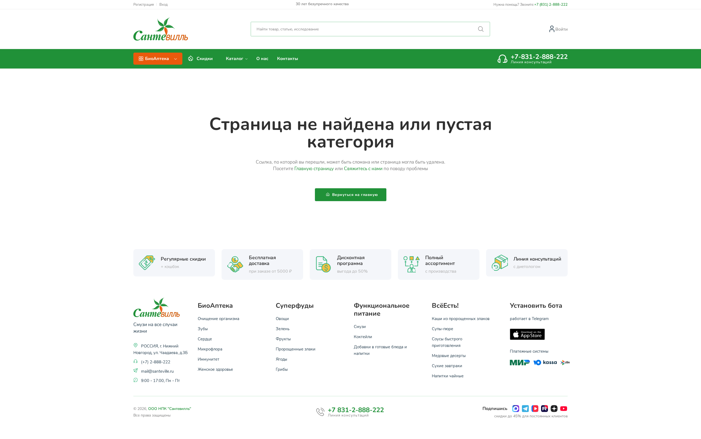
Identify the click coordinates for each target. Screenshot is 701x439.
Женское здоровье (215, 369)
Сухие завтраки (447, 365)
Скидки (205, 59)
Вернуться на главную (354, 194)
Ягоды (281, 359)
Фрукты (283, 338)
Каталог (235, 59)
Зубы (203, 328)
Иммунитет (208, 359)
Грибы (282, 369)
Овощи (282, 318)
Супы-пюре (442, 328)
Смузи (360, 326)
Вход (163, 4)
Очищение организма (218, 318)
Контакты (287, 59)
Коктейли (363, 336)
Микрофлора (210, 349)
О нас (262, 59)
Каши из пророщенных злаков (461, 318)
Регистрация (143, 4)
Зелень (282, 328)
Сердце (205, 338)
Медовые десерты (449, 355)
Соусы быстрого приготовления (447, 342)
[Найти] (480, 29)
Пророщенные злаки (295, 349)
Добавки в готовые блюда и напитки (380, 350)
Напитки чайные (448, 375)
